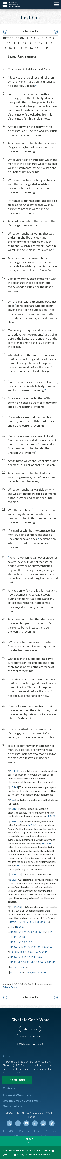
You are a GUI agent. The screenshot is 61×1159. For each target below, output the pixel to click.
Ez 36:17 (43, 952)
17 (45, 43)
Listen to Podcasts (30, 1036)
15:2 (12, 787)
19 (4, 48)
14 (29, 43)
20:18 (30, 957)
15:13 (13, 808)
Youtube (26, 1123)
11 (13, 43)
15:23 (13, 879)
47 (54, 932)
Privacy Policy (10, 987)
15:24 (14, 957)
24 (31, 48)
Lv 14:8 (21, 937)
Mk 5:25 (27, 921)
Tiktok (52, 1123)
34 (34, 921)
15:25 (13, 907)
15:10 (14, 932)
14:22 (29, 942)
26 (41, 48)
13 (24, 43)
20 (10, 48)
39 (40, 932)
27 (47, 48)
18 (51, 43)
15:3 (12, 799)
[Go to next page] (56, 32)
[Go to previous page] (5, 32)
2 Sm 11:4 (33, 952)
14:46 (49, 932)
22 (20, 48)
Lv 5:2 (20, 972)
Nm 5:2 (19, 926)
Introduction (13, 38)
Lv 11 (31, 825)
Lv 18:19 (22, 957)
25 (36, 48)
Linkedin (35, 1123)
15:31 (13, 972)
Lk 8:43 (41, 921)
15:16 (13, 821)
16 (40, 43)
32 (54, 816)
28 (36, 932)
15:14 (14, 942)
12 (19, 43)
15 (36, 825)
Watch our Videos (30, 1043)
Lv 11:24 (22, 932)
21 (15, 48)
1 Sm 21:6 (47, 947)
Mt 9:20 (12, 921)
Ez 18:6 (38, 957)
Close (29, 1139)
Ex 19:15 (22, 947)
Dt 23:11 (32, 947)
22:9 (29, 972)
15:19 (13, 874)
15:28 (13, 967)
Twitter (9, 1123)
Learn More (17, 1080)
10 (8, 43)
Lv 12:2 (20, 952)
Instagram (43, 1123)
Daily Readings (30, 1028)
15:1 (12, 771)
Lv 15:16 (47, 843)
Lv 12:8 (21, 942)
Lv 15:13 (21, 967)
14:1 (48, 816)
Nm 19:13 (37, 972)
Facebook (18, 1123)
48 (47, 921)
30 (19, 907)
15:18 (20, 865)
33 (17, 771)
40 (43, 932)
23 (25, 48)
